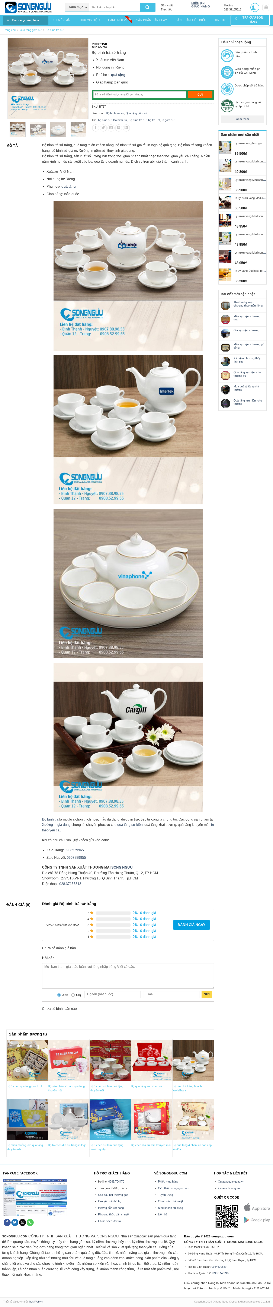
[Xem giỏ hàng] (266, 7)
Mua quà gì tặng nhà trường (246, 388)
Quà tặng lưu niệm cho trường (248, 402)
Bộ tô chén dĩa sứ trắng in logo (67, 1145)
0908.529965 (221, 1273)
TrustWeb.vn (36, 1301)
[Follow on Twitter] (14, 1222)
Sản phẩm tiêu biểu (191, 20)
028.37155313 (70, 884)
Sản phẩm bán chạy (151, 20)
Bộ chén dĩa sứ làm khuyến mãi (151, 1145)
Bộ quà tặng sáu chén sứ (146, 1086)
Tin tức (220, 20)
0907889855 (76, 857)
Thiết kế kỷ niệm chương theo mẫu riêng (248, 304)
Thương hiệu (89, 20)
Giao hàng (200, 6)
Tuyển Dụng (165, 1194)
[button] (254, 7)
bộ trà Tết (154, 120)
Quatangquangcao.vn (231, 1181)
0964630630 (219, 1266)
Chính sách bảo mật (170, 1201)
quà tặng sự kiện (130, 825)
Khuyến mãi (62, 20)
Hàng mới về (118, 20)
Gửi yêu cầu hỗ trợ (110, 1201)
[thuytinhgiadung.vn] (100, 45)
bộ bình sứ (105, 120)
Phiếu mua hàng (168, 1181)
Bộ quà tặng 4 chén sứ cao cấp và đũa (192, 1147)
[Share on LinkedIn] (126, 127)
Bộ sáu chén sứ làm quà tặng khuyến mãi (66, 1088)
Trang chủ (9, 30)
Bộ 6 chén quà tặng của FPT (24, 1086)
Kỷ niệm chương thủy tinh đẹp (247, 360)
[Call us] (30, 1222)
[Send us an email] (22, 1222)
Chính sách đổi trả (109, 1221)
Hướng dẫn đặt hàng (111, 1207)
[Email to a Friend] (111, 127)
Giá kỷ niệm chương (246, 330)
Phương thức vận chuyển (114, 1214)
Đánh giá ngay (191, 925)
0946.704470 (116, 1181)
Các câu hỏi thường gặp (113, 1194)
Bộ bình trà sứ (55, 30)
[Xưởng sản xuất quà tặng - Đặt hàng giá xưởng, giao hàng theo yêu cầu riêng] (30, 7)
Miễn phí (198, 3)
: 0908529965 (73, 850)
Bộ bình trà (120, 120)
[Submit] (147, 7)
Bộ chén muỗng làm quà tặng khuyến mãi (25, 1147)
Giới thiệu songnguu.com (173, 1188)
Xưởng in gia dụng (56, 825)
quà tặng (118, 75)
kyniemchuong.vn (229, 1188)
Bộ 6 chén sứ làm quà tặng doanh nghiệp (106, 1147)
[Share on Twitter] (103, 127)
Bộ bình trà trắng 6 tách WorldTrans (187, 1088)
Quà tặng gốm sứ (31, 30)
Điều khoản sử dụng (170, 1207)
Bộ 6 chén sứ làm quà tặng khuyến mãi (106, 1088)
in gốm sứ (168, 120)
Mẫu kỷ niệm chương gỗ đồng (249, 346)
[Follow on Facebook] (7, 1222)
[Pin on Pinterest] (118, 127)
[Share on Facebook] (95, 127)
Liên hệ (162, 1214)
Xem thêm (242, 119)
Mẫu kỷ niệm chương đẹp (247, 318)
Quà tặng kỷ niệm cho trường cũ (247, 374)
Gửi (207, 994)
